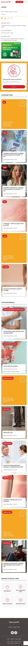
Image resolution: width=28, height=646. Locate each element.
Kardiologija (7, 443)
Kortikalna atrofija (5, 36)
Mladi (4, 133)
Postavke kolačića (17, 641)
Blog (18, 627)
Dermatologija (8, 378)
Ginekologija (7, 512)
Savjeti (15, 627)
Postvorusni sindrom (6, 30)
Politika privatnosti (10, 641)
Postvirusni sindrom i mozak (7, 33)
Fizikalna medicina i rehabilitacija (13, 309)
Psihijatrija (6, 543)
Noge (4, 236)
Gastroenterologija (9, 344)
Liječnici (10, 627)
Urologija (5, 267)
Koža (4, 201)
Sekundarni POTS (5, 23)
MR (4, 102)
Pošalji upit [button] (14, 86)
